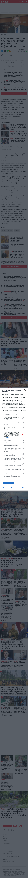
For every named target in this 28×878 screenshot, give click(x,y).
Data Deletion (6, 487)
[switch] (23, 418)
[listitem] (14, 415)
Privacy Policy (22, 487)
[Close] (25, 390)
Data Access (14, 487)
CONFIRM (8, 482)
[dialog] (14, 439)
